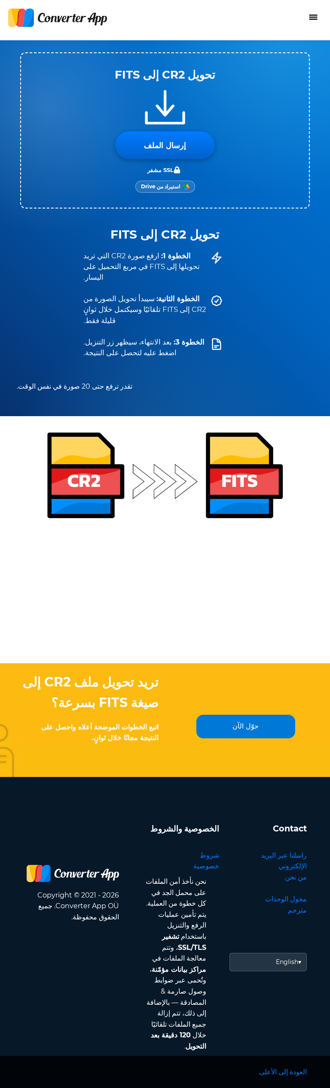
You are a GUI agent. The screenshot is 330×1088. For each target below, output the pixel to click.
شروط (209, 855)
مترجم (297, 910)
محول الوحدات (286, 899)
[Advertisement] (165, 595)
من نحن (296, 877)
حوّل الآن (245, 726)
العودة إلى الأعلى (283, 1072)
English (287, 962)
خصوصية (206, 866)
